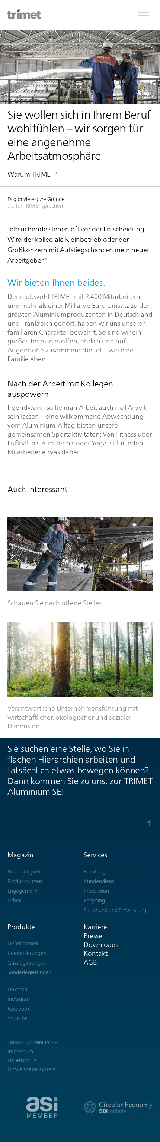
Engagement (22, 891)
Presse (93, 935)
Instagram (19, 999)
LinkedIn (17, 990)
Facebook (18, 1009)
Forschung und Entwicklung (115, 910)
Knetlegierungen (27, 953)
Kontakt (96, 953)
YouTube (17, 1018)
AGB (90, 962)
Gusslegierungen (27, 963)
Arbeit (14, 901)
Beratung (94, 872)
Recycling (94, 901)
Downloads (101, 944)
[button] (143, 15)
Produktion (96, 891)
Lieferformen (22, 944)
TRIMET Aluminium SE (32, 1043)
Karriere (95, 927)
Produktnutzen (24, 881)
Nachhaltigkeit (24, 872)
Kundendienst (100, 881)
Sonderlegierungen (29, 972)
